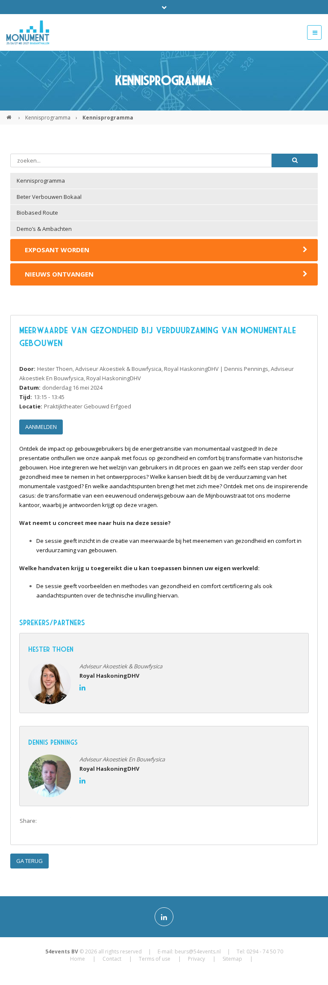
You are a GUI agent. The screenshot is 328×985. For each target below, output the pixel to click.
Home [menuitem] (77, 958)
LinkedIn (81, 821)
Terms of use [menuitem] (154, 958)
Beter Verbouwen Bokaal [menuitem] (49, 197)
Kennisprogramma (47, 117)
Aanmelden (41, 427)
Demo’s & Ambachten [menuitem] (44, 229)
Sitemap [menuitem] (232, 958)
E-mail (98, 821)
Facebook (47, 821)
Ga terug (29, 861)
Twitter (64, 821)
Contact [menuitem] (111, 958)
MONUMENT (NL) (9, 114)
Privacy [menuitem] (196, 958)
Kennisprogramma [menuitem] (41, 180)
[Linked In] (164, 916)
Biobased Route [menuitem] (37, 212)
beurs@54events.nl (198, 951)
